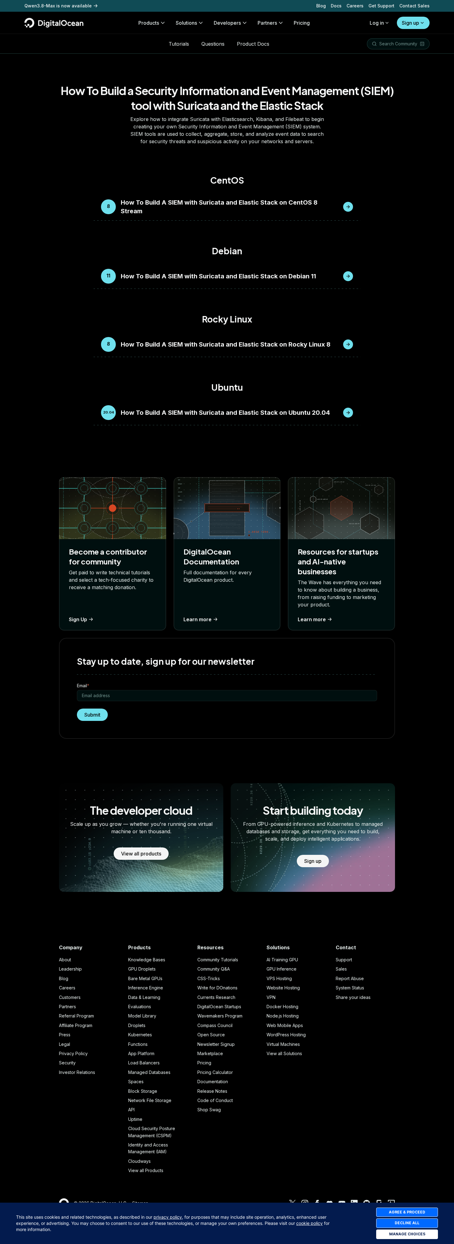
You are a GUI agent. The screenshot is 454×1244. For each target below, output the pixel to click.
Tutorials (179, 44)
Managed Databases (149, 1072)
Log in (377, 23)
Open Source (211, 1034)
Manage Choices (407, 1234)
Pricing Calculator (215, 1072)
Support (344, 959)
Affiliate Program (75, 1025)
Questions (213, 44)
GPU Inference (281, 968)
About (65, 959)
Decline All (407, 1223)
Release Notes (212, 1091)
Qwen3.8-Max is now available (58, 5)
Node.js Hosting (283, 1015)
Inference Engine (145, 987)
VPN (271, 997)
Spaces (136, 1081)
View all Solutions (284, 1053)
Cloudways (139, 1161)
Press (64, 1034)
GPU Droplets (142, 968)
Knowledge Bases (146, 959)
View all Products (145, 1170)
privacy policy (167, 1217)
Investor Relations (77, 1072)
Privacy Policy (73, 1053)
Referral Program (76, 1015)
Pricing (204, 1062)
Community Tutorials (217, 959)
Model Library (142, 1015)
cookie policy (309, 1223)
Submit (92, 715)
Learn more (197, 619)
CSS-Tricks (208, 978)
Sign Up (78, 619)
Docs (336, 5)
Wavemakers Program (219, 1015)
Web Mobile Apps (285, 1025)
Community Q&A (213, 968)
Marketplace (210, 1053)
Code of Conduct (215, 1100)
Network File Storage (149, 1100)
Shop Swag (209, 1109)
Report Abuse (350, 978)
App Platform (141, 1053)
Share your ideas (353, 997)
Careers (355, 5)
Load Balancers (144, 1062)
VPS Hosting (279, 978)
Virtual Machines (283, 1044)
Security (67, 1062)
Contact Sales (414, 5)
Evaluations (139, 1006)
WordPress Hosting (286, 1034)
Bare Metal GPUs (145, 978)
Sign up (410, 23)
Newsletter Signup (216, 1044)
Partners (67, 1006)
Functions (138, 1044)
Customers (70, 997)
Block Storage (142, 1091)
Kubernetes (140, 1034)
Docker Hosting (282, 1006)
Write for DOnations (217, 987)
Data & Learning (144, 997)
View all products (141, 854)
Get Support (381, 5)
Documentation (212, 1081)
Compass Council (215, 1025)
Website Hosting (283, 987)
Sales (341, 968)
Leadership (70, 968)
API (131, 1109)
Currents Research (216, 997)
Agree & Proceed (407, 1212)
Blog (321, 5)
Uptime (135, 1119)
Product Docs (253, 44)
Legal (64, 1044)
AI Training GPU (282, 959)
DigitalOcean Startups (219, 1006)
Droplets (136, 1025)
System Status (350, 987)
